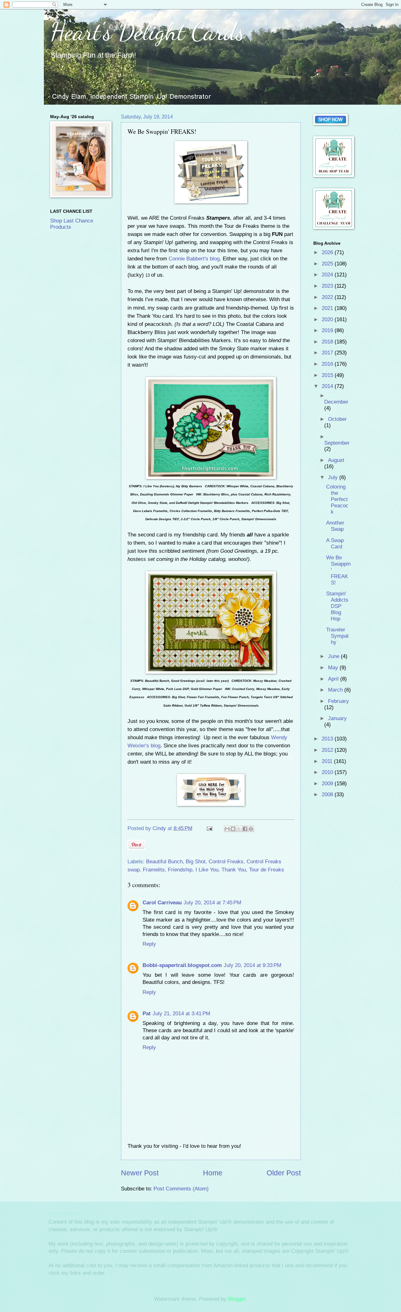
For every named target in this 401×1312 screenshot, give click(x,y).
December (336, 402)
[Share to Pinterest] (251, 829)
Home (212, 1173)
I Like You (206, 870)
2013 (328, 739)
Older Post (284, 1173)
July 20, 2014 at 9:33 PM (252, 965)
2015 (328, 375)
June (334, 656)
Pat (147, 1014)
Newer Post (140, 1173)
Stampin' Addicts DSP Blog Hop (337, 606)
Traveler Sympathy (337, 636)
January (337, 718)
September (337, 443)
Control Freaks (226, 862)
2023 (328, 286)
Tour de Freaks (266, 870)
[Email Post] (209, 828)
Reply (149, 944)
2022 (328, 297)
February (338, 701)
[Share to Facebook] (245, 829)
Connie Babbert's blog (194, 258)
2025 (328, 264)
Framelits (154, 870)
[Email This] (227, 829)
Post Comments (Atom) (181, 1189)
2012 (328, 750)
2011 (328, 761)
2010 (328, 772)
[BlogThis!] (233, 829)
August (336, 460)
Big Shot (196, 862)
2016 (328, 364)
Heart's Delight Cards (147, 31)
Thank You (233, 870)
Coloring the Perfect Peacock (337, 499)
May (334, 668)
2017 (328, 353)
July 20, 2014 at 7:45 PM (212, 903)
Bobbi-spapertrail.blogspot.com (182, 965)
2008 (328, 794)
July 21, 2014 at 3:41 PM (181, 1014)
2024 (328, 275)
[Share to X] (239, 829)
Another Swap (335, 526)
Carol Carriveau (162, 903)
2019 (328, 330)
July (333, 477)
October (337, 419)
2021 (328, 308)
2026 (328, 252)
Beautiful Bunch (164, 862)
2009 (328, 784)
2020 (328, 319)
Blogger (237, 1299)
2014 (328, 386)
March (336, 690)
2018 (328, 342)
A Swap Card (335, 543)
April (334, 679)
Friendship (180, 870)
